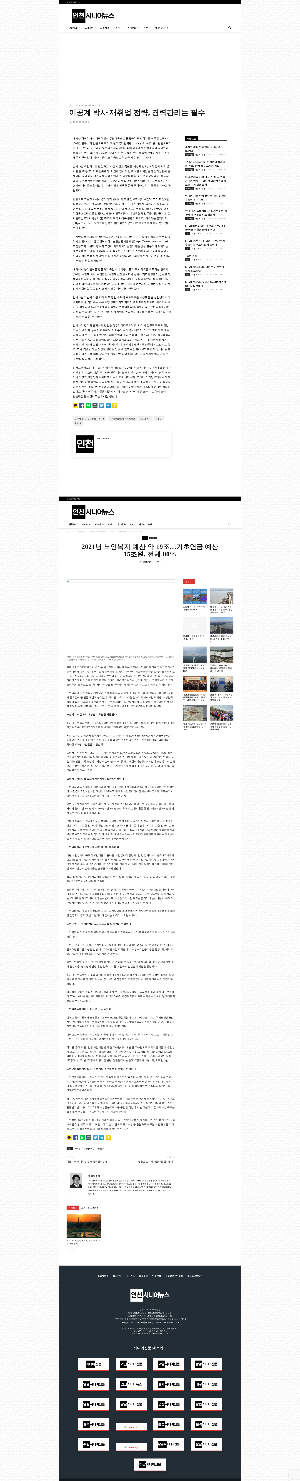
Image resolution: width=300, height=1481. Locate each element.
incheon (103, 438)
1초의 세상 (191, 255)
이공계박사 (145, 418)
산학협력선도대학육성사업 (122, 418)
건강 (145, 28)
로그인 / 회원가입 (73, 2)
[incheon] (85, 444)
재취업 (158, 418)
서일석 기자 (200, 154)
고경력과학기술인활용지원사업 (90, 418)
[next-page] (192, 296)
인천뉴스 (73, 28)
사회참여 (104, 28)
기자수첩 (189, 155)
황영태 (78, 423)
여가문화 (132, 28)
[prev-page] (187, 296)
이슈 (118, 28)
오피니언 (89, 28)
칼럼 (81, 105)
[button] (229, 28)
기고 (188, 233)
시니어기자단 (161, 28)
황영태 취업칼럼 (93, 105)
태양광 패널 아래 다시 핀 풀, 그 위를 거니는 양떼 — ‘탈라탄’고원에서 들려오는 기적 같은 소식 (205, 180)
